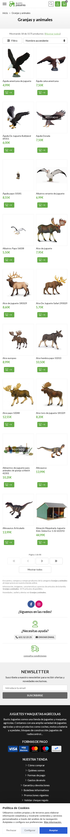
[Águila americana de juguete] (18, 62)
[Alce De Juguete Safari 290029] (51, 285)
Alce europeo (9, 358)
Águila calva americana (47, 81)
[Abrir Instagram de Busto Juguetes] (39, 604)
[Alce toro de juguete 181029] (51, 394)
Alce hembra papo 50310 (48, 358)
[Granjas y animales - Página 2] (42, 561)
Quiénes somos (36, 770)
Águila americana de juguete (17, 81)
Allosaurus (41, 467)
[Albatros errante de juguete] (51, 175)
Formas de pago (36, 775)
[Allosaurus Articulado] (18, 509)
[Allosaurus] (51, 449)
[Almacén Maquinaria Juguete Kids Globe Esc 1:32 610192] (51, 509)
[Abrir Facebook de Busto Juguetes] (31, 604)
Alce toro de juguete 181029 (50, 413)
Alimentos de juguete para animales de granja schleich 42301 (16, 470)
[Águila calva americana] (51, 62)
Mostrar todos (52, 33)
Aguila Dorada (43, 135)
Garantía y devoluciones (36, 785)
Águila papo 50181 (12, 193)
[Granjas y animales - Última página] (56, 561)
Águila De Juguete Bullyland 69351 (17, 137)
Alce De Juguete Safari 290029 (51, 303)
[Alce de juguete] (51, 230)
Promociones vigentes (36, 795)
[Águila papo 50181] (18, 175)
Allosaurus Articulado (13, 528)
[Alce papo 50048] (18, 394)
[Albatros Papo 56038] (18, 230)
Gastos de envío (36, 780)
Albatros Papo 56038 (13, 248)
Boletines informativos (36, 790)
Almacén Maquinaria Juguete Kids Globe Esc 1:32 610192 (50, 529)
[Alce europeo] (18, 339)
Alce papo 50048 (11, 413)
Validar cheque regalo (36, 800)
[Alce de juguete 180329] (18, 285)
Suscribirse (35, 695)
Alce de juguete (44, 248)
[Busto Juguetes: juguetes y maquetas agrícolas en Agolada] (17, 3)
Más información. (53, 822)
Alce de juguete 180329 (15, 303)
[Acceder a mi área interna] (57, 4)
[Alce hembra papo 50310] (51, 339)
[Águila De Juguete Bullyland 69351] (18, 117)
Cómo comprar (36, 765)
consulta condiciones (35, 656)
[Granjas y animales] (13, 561)
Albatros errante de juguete (50, 193)
